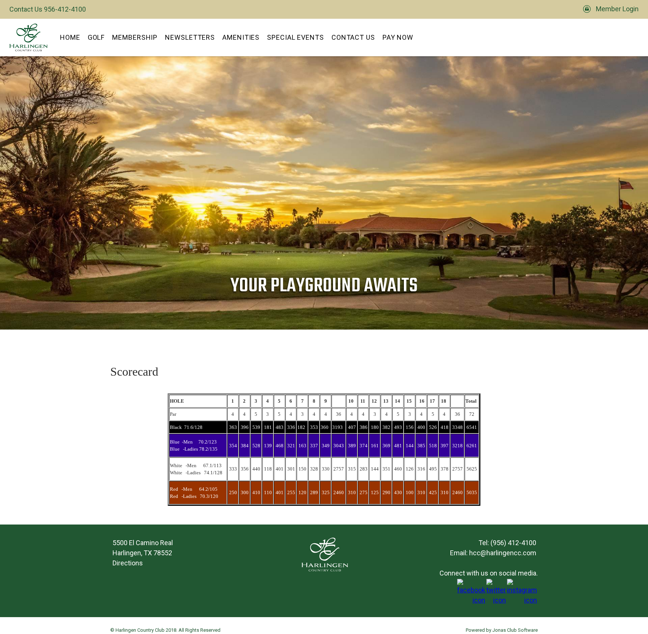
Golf (96, 37)
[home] (28, 37)
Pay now (397, 37)
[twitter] (496, 600)
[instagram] (522, 600)
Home (70, 37)
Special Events (295, 37)
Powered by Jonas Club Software (502, 630)
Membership (135, 37)
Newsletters (190, 37)
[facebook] (471, 600)
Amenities (241, 37)
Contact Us (353, 37)
